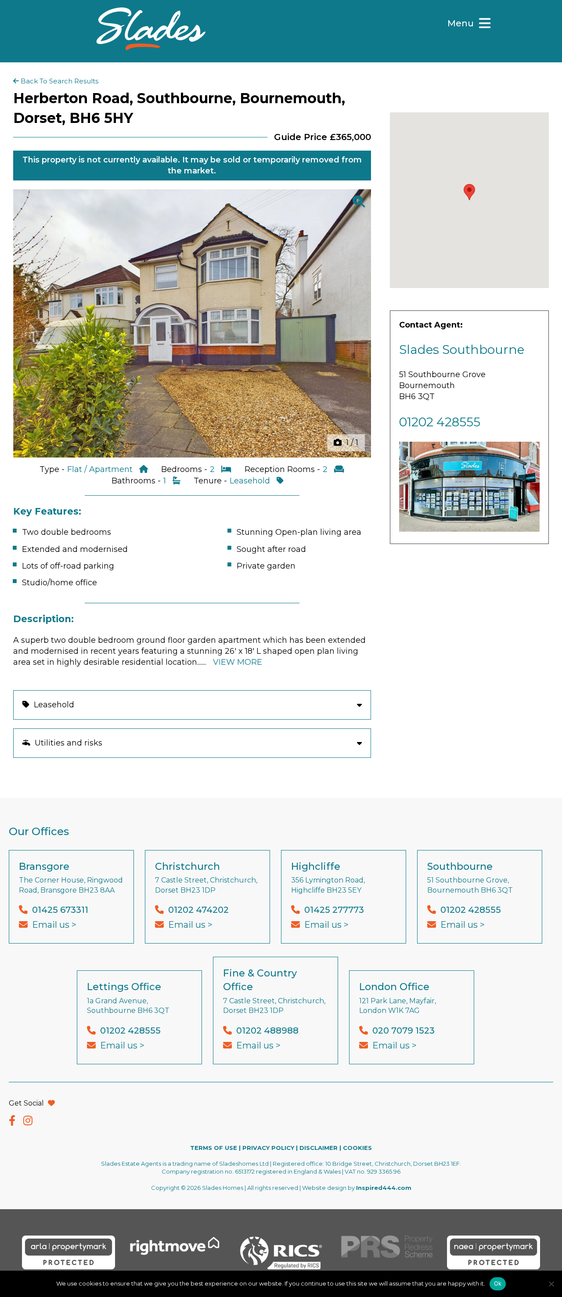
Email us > (54, 924)
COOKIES (357, 1147)
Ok (498, 1283)
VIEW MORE (237, 662)
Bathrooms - (137, 481)
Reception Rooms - (283, 469)
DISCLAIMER (318, 1147)
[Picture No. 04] (192, 323)
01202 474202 (198, 909)
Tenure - (211, 481)
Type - (53, 469)
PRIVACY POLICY (268, 1147)
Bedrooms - (185, 469)
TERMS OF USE (213, 1147)
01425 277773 (334, 909)
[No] (551, 1283)
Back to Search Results (58, 81)
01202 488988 (267, 1030)
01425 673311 (60, 909)
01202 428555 (439, 421)
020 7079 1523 (403, 1030)
